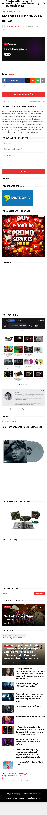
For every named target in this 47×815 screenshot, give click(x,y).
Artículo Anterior (9, 101)
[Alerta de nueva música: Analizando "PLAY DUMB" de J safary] (8, 742)
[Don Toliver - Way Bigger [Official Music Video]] (8, 686)
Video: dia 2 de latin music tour (30, 717)
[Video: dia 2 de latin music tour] (8, 720)
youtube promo (35, 798)
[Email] (43, 80)
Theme (38, 794)
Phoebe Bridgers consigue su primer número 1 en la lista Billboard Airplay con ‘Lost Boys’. (29, 697)
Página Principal (8, 12)
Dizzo (4, 778)
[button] (3, 3)
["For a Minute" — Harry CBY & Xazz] (8, 765)
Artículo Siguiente (37, 101)
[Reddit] (32, 80)
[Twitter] (27, 80)
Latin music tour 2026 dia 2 (28, 706)
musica (20, 12)
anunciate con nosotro (15, 798)
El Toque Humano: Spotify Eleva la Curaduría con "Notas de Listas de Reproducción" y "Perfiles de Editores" (30, 731)
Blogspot (18, 794)
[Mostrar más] (4, 85)
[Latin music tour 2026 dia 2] (8, 709)
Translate (21, 638)
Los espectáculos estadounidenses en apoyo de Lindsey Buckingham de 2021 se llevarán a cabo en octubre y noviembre (30, 674)
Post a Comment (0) (23, 94)
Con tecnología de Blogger (16, 773)
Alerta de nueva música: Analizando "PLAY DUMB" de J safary (29, 741)
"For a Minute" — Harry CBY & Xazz (29, 763)
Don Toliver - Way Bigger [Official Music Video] (27, 684)
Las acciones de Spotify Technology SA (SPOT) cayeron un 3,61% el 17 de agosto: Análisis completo (28, 753)
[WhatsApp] (37, 80)
